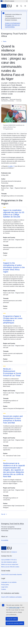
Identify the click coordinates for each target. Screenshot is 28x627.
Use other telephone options (9, 562)
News (4, 41)
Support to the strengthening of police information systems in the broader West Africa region (14, 267)
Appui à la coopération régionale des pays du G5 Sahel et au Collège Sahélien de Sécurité (13, 213)
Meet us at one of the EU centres (10, 566)
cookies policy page (14, 607)
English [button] (17, 6)
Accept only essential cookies (15, 623)
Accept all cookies (12, 618)
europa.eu (14, 552)
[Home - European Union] (8, 6)
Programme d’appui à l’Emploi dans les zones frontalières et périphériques (12, 319)
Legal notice (4, 587)
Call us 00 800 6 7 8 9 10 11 (9, 559)
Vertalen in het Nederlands (12, 23)
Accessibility (4, 540)
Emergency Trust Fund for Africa (12, 523)
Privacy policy (5, 584)
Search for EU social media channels (11, 574)
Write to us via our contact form (9, 564)
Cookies (3, 589)
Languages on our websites (8, 582)
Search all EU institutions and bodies (11, 597)
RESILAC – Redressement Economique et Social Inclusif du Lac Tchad (12, 372)
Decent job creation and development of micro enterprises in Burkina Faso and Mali (13, 419)
